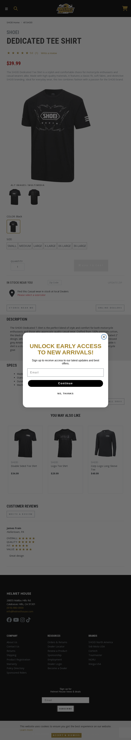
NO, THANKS (65, 393)
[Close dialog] (103, 336)
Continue (65, 383)
